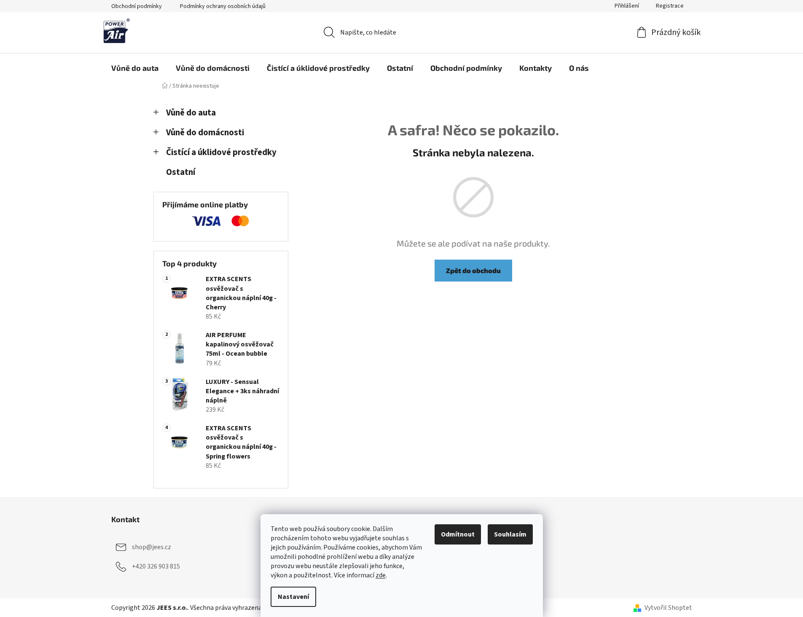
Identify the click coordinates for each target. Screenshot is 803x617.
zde (381, 575)
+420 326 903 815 (156, 566)
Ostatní (180, 172)
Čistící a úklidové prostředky (221, 152)
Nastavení (293, 596)
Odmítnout (458, 534)
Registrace (670, 6)
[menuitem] (135, 68)
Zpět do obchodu (473, 270)
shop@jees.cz (151, 547)
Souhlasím (510, 534)
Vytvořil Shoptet (668, 607)
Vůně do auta (191, 113)
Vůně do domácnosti (205, 132)
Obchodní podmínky (136, 6)
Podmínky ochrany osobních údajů (223, 6)
